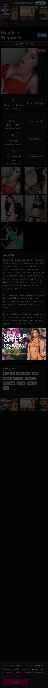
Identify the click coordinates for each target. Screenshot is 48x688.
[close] (43, 331)
